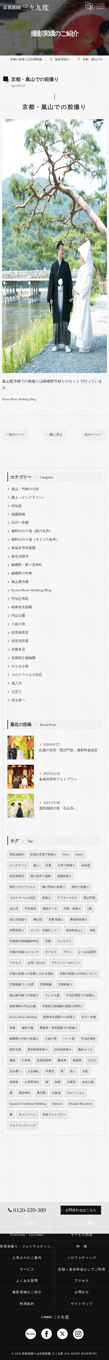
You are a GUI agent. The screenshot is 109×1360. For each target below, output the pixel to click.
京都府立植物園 (23, 658)
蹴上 (36, 865)
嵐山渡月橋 (20, 582)
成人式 (16, 683)
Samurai (57, 1103)
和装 (93, 930)
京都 (48, 941)
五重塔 (71, 1082)
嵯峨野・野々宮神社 (26, 565)
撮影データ (50, 908)
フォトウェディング (23, 1125)
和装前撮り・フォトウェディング (27, 1246)
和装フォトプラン (54, 1114)
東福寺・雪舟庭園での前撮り (59, 1027)
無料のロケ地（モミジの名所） (35, 539)
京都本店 (18, 649)
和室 (58, 1082)
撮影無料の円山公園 (23, 1006)
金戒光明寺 (44, 1060)
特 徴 (81, 1246)
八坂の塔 (18, 624)
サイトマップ (82, 1304)
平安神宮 (30, 908)
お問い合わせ (36, 962)
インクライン (18, 865)
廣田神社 (24, 1092)
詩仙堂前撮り (63, 1049)
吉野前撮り (17, 930)
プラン (67, 952)
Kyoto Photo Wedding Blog (19, 399)
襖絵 (12, 1060)
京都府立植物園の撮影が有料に (62, 1006)
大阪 (85, 1071)
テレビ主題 (52, 995)
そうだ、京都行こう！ (45, 930)
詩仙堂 (16, 506)
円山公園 (18, 615)
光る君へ (18, 700)
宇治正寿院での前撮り (80, 995)
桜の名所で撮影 (40, 876)
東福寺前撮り (79, 919)
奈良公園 (88, 1082)
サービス (51, 952)
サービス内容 (82, 1235)
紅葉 (48, 865)
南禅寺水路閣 (21, 607)
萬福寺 (77, 1060)
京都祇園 (46, 984)
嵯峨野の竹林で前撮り (24, 1038)
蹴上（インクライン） (28, 497)
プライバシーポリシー (65, 962)
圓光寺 (62, 1060)
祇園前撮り (64, 876)
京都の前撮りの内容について (78, 973)
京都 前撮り (72, 908)
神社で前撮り (80, 887)
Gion (66, 854)
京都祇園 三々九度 (22, 984)
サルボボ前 (20, 666)
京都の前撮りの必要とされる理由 (31, 973)
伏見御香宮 (20, 632)
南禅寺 (14, 1082)
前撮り (46, 897)
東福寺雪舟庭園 (23, 548)
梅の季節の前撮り (53, 887)
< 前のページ (15, 434)
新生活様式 (20, 556)
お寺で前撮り (66, 865)
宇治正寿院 (20, 599)
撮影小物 (27, 1027)
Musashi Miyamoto (80, 1103)
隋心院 (37, 919)
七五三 (16, 692)
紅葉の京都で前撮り (43, 854)
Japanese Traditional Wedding (28, 1103)
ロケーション (75, 1092)
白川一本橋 (20, 522)
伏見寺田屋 (20, 641)
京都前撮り (65, 984)
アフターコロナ (67, 897)
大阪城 (56, 1092)
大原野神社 (32, 1082)
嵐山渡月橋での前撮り (24, 995)
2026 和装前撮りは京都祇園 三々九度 (39, 1353)
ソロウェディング (81, 1258)
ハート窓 (69, 1038)
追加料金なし (74, 930)
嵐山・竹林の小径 (25, 489)
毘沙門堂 (90, 897)
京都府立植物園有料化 (24, 941)
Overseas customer (27, 1235)
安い (73, 1071)
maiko (79, 854)
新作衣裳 (15, 1049)
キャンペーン (27, 1114)
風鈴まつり (85, 1049)
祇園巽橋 (18, 514)
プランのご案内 (81, 1223)
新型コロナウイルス (23, 887)
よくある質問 (87, 952)
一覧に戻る (54, 434)
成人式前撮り (18, 919)
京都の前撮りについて (24, 952)
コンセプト (64, 941)
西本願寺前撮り (38, 1049)
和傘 (12, 1027)
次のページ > (93, 434)
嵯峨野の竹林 (21, 573)
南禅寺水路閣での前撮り (59, 1017)
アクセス (15, 962)
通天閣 (41, 1092)
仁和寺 (26, 1060)
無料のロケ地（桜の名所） (32, 531)
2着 (89, 908)
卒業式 (50, 1071)
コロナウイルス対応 (26, 675)
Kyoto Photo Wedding (23, 1017)
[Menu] (101, 6)
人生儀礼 (33, 1071)
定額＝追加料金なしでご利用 (82, 1269)
